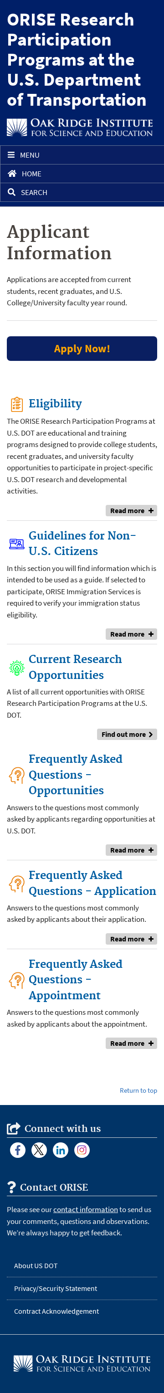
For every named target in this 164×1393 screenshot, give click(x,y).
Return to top (138, 1090)
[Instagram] (82, 1150)
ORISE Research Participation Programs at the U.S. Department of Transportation (77, 59)
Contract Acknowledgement (56, 1311)
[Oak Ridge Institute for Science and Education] (80, 127)
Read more (127, 510)
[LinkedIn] (60, 1150)
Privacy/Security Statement (55, 1288)
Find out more (124, 734)
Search (34, 192)
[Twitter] (39, 1150)
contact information (85, 1209)
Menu (30, 155)
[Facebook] (18, 1150)
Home (31, 174)
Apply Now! (82, 348)
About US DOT (36, 1265)
